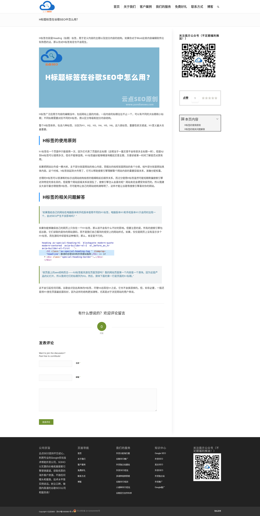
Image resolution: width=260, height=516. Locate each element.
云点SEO (51, 511)
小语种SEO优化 (123, 487)
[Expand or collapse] (217, 119)
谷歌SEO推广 (122, 458)
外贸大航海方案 (123, 453)
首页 (80, 453)
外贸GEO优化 (122, 470)
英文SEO (159, 464)
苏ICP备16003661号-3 (64, 511)
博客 (80, 481)
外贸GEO (159, 470)
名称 (78, 363)
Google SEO (160, 453)
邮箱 (78, 377)
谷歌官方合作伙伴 (124, 492)
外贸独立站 (160, 475)
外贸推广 (159, 481)
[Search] (218, 6)
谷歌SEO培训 (122, 481)
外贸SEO (159, 458)
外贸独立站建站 (123, 464)
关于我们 (81, 458)
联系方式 (81, 475)
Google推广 (160, 487)
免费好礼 (81, 470)
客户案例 (81, 464)
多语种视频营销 (123, 475)
